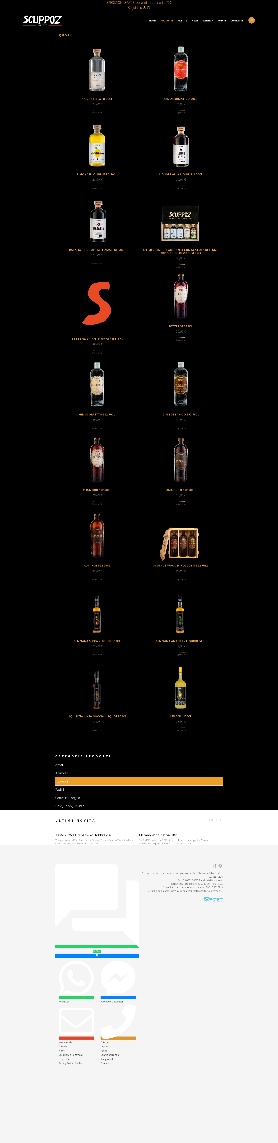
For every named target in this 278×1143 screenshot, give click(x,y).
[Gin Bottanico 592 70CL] (181, 410)
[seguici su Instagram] (148, 7)
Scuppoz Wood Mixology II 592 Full (180, 565)
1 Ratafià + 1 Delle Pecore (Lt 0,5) (97, 339)
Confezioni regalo (110, 1054)
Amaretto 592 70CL (180, 490)
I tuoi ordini (64, 1059)
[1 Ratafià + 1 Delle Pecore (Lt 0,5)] (97, 335)
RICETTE (182, 20)
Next (220, 820)
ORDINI (222, 20)
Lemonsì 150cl (181, 716)
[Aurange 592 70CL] (97, 561)
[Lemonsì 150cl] (181, 712)
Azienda (63, 1046)
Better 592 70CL (181, 326)
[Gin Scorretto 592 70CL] (97, 410)
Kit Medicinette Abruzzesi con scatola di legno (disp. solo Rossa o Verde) (181, 251)
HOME (152, 20)
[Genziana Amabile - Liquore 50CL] (181, 636)
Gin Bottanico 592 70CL (181, 414)
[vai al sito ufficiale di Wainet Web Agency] (213, 900)
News (62, 1050)
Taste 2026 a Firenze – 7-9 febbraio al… (84, 835)
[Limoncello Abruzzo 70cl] (97, 170)
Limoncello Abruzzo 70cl (97, 174)
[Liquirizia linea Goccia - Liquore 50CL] (97, 712)
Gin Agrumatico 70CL (180, 99)
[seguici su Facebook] (144, 7)
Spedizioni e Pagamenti (71, 1054)
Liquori (104, 1046)
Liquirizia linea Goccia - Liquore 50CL (97, 716)
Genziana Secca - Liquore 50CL (97, 641)
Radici (104, 1050)
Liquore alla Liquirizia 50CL (181, 174)
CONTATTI (237, 20)
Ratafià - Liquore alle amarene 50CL (97, 250)
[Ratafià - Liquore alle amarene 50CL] (97, 245)
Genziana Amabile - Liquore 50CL (181, 641)
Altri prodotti (107, 1059)
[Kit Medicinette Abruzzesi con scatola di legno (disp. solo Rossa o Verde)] (181, 245)
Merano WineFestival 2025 (158, 835)
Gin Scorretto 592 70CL (97, 414)
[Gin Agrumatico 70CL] (181, 94)
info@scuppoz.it (214, 880)
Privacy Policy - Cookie (70, 1063)
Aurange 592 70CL (97, 565)
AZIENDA (208, 20)
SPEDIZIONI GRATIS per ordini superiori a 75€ (139, 2)
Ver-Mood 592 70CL (97, 490)
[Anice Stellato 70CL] (97, 94)
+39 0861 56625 (190, 880)
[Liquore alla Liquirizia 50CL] (181, 170)
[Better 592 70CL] (181, 322)
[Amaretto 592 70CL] (181, 485)
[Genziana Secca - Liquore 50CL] (97, 636)
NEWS (195, 20)
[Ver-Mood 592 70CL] (97, 485)
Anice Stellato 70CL (97, 99)
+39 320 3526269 (213, 887)
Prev (216, 820)
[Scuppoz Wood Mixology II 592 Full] (181, 561)
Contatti (105, 1063)
